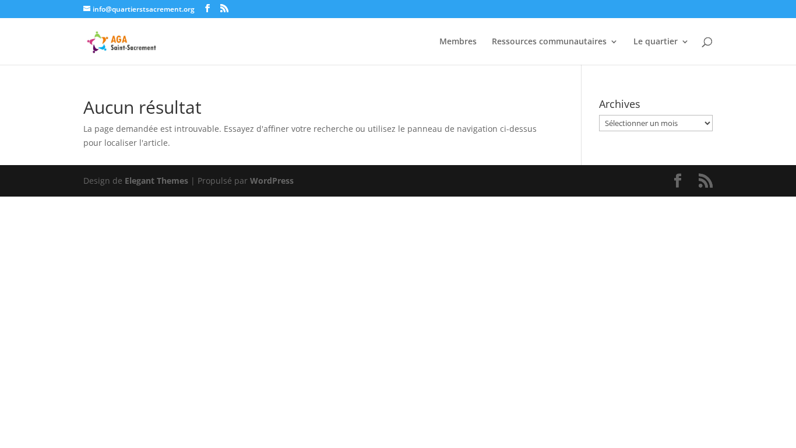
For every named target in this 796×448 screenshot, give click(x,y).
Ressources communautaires (549, 42)
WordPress (272, 180)
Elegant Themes (156, 180)
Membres (458, 42)
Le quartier (655, 42)
